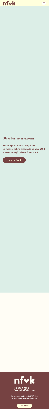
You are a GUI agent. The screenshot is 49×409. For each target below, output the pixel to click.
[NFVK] (9, 3)
